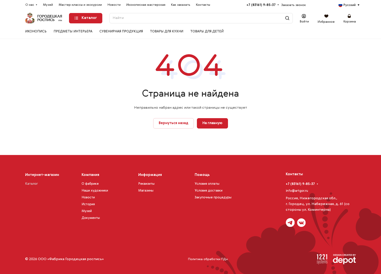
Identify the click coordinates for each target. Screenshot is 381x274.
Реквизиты (146, 183)
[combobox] (348, 5)
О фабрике (90, 183)
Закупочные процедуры (213, 197)
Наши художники (95, 190)
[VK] (301, 222)
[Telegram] (290, 222)
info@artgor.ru (297, 190)
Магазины (145, 190)
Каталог (31, 183)
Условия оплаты (207, 183)
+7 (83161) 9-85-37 (261, 5)
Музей (87, 211)
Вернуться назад (173, 123)
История (88, 204)
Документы (91, 218)
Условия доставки (208, 190)
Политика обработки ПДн (208, 259)
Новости (88, 197)
